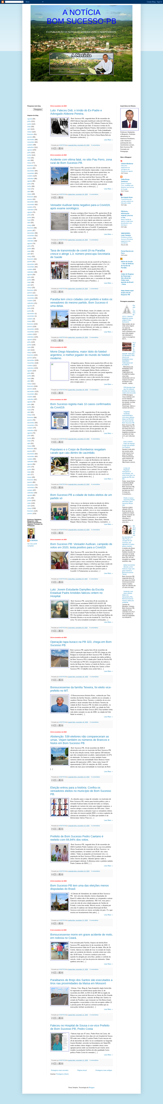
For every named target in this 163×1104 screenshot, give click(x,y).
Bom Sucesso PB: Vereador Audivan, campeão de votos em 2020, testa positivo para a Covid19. (81, 545)
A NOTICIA (62, 145)
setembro (30, 147)
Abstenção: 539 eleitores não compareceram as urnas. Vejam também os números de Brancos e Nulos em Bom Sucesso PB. (79, 740)
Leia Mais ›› (108, 140)
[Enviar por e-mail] (52, 148)
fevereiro (30, 134)
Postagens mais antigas (104, 1070)
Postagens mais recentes (59, 1070)
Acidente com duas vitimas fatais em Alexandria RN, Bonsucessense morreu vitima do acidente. (128, 597)
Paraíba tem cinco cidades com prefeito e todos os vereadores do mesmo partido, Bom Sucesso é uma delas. (81, 302)
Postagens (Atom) (62, 1074)
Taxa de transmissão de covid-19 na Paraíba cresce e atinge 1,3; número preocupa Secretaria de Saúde (80, 254)
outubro (30, 145)
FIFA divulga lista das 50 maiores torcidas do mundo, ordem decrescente (129, 390)
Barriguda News (127, 197)
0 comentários (95, 145)
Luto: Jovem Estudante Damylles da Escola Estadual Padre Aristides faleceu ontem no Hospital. (77, 593)
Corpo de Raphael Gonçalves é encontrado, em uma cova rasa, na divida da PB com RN (128, 473)
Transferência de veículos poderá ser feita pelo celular (127, 201)
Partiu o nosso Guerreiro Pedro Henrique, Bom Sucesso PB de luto (128, 501)
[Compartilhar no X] (57, 148)
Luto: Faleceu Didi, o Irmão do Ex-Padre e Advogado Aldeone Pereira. (76, 112)
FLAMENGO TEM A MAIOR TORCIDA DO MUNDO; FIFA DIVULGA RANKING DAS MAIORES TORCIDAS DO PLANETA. (128, 354)
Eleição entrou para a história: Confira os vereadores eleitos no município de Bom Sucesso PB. (80, 791)
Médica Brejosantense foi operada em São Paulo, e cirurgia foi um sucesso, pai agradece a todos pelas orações (129, 536)
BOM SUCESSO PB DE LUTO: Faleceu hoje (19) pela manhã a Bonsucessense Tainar (128, 569)
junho (29, 124)
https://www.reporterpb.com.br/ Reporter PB (127, 293)
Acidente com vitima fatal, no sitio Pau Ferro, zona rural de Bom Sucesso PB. (81, 161)
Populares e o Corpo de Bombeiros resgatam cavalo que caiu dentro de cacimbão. (78, 451)
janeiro (29, 137)
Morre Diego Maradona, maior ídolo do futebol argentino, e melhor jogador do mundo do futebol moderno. (80, 355)
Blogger (91, 1087)
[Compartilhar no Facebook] (59, 148)
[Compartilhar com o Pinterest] (62, 148)
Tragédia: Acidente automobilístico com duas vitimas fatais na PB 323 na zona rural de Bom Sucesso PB (128, 417)
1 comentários (94, 288)
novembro (30, 142)
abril (28, 129)
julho (29, 121)
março (29, 132)
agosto (29, 119)
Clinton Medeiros (127, 164)
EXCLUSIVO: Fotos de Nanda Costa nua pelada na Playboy (128, 444)
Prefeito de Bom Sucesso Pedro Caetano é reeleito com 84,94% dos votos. (76, 838)
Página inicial (82, 1070)
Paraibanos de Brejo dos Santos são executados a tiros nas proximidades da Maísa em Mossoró (81, 981)
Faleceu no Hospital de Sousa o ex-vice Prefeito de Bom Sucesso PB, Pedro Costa (79, 1027)
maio (29, 126)
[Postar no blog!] (55, 148)
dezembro (30, 139)
